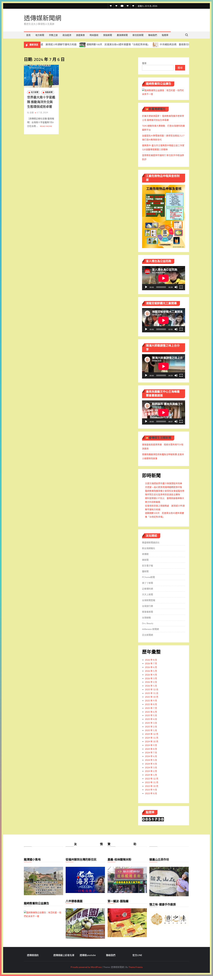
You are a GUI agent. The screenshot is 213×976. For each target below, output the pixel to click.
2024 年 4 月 (151, 763)
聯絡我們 (152, 35)
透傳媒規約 (33, 955)
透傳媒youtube (88, 955)
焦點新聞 (107, 35)
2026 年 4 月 (151, 674)
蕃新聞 (145, 571)
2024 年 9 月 (151, 745)
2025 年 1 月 (151, 730)
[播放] (146, 287)
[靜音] (176, 287)
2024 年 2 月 (151, 771)
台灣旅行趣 (147, 606)
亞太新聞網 (147, 635)
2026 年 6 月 (151, 667)
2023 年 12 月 (151, 778)
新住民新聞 (138, 35)
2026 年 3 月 (151, 678)
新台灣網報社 (148, 548)
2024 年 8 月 (151, 749)
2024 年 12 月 (151, 734)
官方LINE (137, 955)
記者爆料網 (147, 588)
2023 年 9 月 (151, 789)
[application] (163, 278)
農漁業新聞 (122, 35)
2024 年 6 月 (151, 756)
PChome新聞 (148, 577)
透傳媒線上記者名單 (63, 955)
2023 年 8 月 (151, 793)
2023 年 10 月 (151, 786)
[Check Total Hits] (153, 819)
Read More (46, 126)
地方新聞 (39, 35)
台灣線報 (146, 617)
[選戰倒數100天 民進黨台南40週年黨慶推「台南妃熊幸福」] (57, 44)
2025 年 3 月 (151, 723)
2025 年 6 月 (151, 711)
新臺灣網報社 (157, 109)
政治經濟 (67, 35)
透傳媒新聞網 (42, 18)
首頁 (28, 35)
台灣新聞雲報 (148, 600)
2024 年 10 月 (151, 741)
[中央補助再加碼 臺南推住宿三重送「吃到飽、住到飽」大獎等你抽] (130, 44)
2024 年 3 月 (151, 767)
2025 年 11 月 (151, 693)
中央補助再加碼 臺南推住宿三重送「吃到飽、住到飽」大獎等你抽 (169, 44)
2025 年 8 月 (151, 704)
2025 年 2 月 (151, 726)
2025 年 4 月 (151, 719)
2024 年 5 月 (151, 760)
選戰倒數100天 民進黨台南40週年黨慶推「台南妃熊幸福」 (92, 44)
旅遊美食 (80, 35)
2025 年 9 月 (151, 700)
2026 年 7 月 (151, 663)
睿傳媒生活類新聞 (160, 437)
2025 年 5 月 (151, 715)
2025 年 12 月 (151, 689)
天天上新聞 (147, 594)
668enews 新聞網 (150, 629)
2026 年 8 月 (151, 659)
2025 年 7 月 (151, 708)
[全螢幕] (181, 287)
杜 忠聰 (30, 112)
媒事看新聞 (147, 611)
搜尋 (144, 63)
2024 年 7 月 (151, 752)
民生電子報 (147, 565)
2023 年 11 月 (151, 782)
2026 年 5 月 (151, 671)
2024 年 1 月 (151, 774)
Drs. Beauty (147, 623)
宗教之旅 (53, 35)
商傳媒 (145, 554)
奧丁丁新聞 (147, 583)
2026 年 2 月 (151, 682)
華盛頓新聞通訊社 (151, 542)
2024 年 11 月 (151, 737)
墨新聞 (145, 559)
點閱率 (165, 35)
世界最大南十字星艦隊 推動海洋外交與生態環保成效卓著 (41, 102)
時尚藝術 (94, 35)
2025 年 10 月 (151, 696)
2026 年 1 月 (151, 685)
